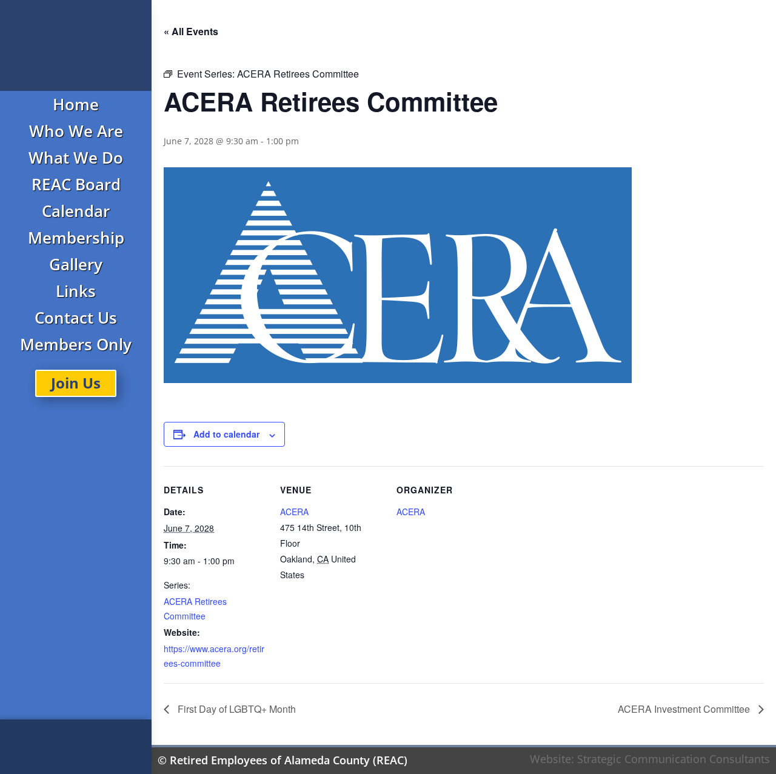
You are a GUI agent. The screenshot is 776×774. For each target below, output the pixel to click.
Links (76, 291)
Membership (76, 237)
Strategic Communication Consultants (673, 759)
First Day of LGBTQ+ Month (235, 709)
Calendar (76, 211)
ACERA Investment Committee (685, 709)
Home (76, 104)
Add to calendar (226, 434)
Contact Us (76, 317)
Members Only (76, 344)
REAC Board (76, 184)
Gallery (75, 264)
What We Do (75, 157)
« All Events (191, 31)
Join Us (76, 383)
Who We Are (76, 131)
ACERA (294, 511)
